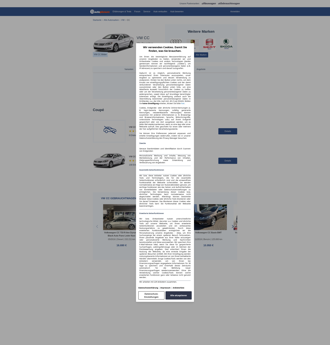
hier (183, 103)
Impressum (165, 288)
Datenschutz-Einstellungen (151, 295)
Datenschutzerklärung (148, 288)
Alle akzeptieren (178, 295)
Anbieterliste (178, 288)
